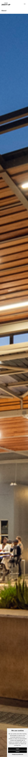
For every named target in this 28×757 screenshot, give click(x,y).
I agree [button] (17, 748)
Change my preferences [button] (17, 754)
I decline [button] (17, 751)
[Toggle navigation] (25, 4)
